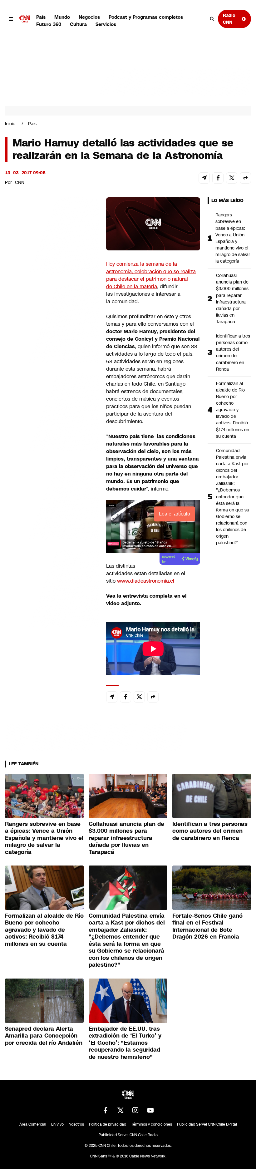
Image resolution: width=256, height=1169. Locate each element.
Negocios (89, 17)
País (41, 17)
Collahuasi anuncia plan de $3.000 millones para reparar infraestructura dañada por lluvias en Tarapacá (232, 298)
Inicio (10, 124)
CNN (19, 182)
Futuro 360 (48, 24)
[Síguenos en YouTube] (150, 1110)
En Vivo (57, 1124)
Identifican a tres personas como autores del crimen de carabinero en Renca (233, 352)
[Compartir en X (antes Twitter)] (231, 178)
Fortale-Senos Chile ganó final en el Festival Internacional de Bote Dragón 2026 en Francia (207, 926)
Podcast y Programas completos (146, 17)
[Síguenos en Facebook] (106, 1110)
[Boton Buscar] (212, 19)
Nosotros (76, 1124)
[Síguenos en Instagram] (135, 1110)
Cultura (78, 24)
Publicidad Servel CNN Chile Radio (128, 1134)
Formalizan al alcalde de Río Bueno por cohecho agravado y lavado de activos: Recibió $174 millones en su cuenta (232, 409)
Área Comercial (32, 1124)
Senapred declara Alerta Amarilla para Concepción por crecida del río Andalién (43, 1036)
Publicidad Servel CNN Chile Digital (207, 1124)
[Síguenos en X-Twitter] (121, 1110)
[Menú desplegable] (11, 19)
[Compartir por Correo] (204, 178)
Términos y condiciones (151, 1124)
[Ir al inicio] (24, 19)
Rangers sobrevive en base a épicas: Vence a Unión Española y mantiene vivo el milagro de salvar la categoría (232, 238)
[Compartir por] (245, 178)
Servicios (106, 24)
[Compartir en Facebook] (218, 178)
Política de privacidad (107, 1124)
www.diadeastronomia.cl (145, 580)
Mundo (62, 17)
